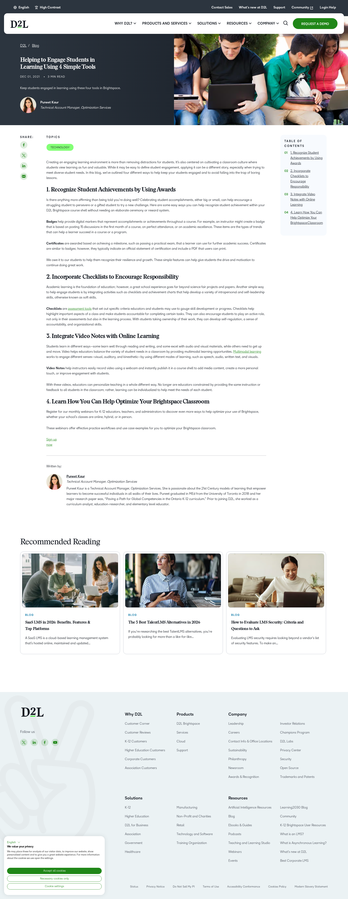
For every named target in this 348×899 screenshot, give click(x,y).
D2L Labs (286, 741)
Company (237, 714)
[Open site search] (285, 23)
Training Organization (192, 843)
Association (133, 834)
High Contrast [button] (50, 7)
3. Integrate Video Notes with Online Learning (302, 199)
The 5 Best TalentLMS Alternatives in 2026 (164, 622)
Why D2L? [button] (123, 23)
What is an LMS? (292, 834)
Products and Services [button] (164, 23)
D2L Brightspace (188, 723)
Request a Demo (315, 24)
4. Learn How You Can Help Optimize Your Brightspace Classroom (306, 217)
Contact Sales (221, 7)
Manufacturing (187, 807)
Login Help (328, 7)
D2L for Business (136, 825)
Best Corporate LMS (294, 860)
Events (233, 860)
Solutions (133, 798)
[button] (13, 842)
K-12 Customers (136, 741)
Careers (234, 732)
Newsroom (235, 768)
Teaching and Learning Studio (249, 843)
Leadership (236, 723)
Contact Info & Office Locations (250, 741)
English (24, 7)
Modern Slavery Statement (311, 886)
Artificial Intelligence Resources (249, 807)
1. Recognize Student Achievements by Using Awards (306, 158)
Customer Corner (137, 723)
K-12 (128, 807)
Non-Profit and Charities (194, 816)
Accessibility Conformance (243, 886)
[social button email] (23, 176)
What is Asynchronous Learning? (303, 843)
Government (133, 843)
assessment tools (80, 308)
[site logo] (19, 23)
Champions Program (295, 732)
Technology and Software (195, 834)
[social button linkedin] (23, 165)
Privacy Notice (155, 886)
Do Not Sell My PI (184, 886)
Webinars (235, 851)
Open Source (289, 768)
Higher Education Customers (145, 750)
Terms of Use (211, 886)
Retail (180, 825)
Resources (238, 798)
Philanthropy (237, 759)
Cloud (181, 741)
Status (134, 886)
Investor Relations (292, 723)
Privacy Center (290, 750)
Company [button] (266, 23)
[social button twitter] (23, 155)
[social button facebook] (23, 145)
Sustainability (237, 750)
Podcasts (234, 834)
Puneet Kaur (49, 102)
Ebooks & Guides (240, 825)
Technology (60, 147)
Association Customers (141, 768)
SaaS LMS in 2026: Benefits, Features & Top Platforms (57, 625)
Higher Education (137, 816)
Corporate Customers (140, 759)
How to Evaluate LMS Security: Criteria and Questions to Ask (267, 625)
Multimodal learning (247, 351)
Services (182, 732)
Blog (231, 816)
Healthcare (132, 851)
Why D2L (133, 714)
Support (279, 7)
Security (285, 759)
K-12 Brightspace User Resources (303, 825)
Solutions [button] (207, 23)
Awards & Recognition (243, 776)
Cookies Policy (277, 886)
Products (185, 714)
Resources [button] (237, 23)
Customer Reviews (138, 732)
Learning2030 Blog (294, 807)
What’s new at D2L (253, 7)
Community (300, 7)
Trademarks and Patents (297, 776)
